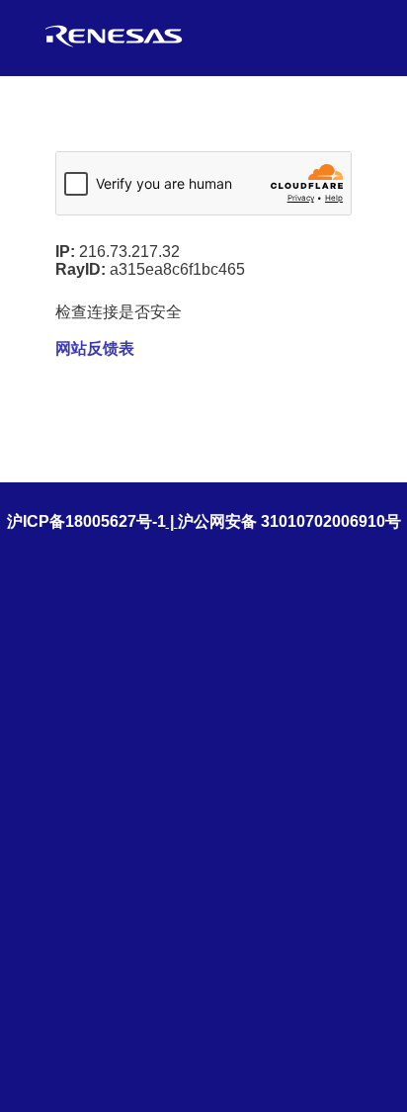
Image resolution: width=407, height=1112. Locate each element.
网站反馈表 (94, 348)
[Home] (113, 47)
